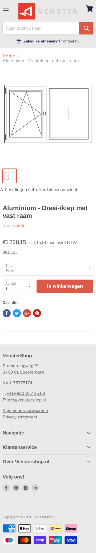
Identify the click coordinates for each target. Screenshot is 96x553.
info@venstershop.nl (26, 400)
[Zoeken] (86, 28)
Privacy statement (20, 417)
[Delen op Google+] (27, 313)
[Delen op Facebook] (7, 313)
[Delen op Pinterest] (37, 313)
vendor (20, 225)
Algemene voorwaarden (25, 410)
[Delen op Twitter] (17, 313)
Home (9, 56)
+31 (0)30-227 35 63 (26, 393)
